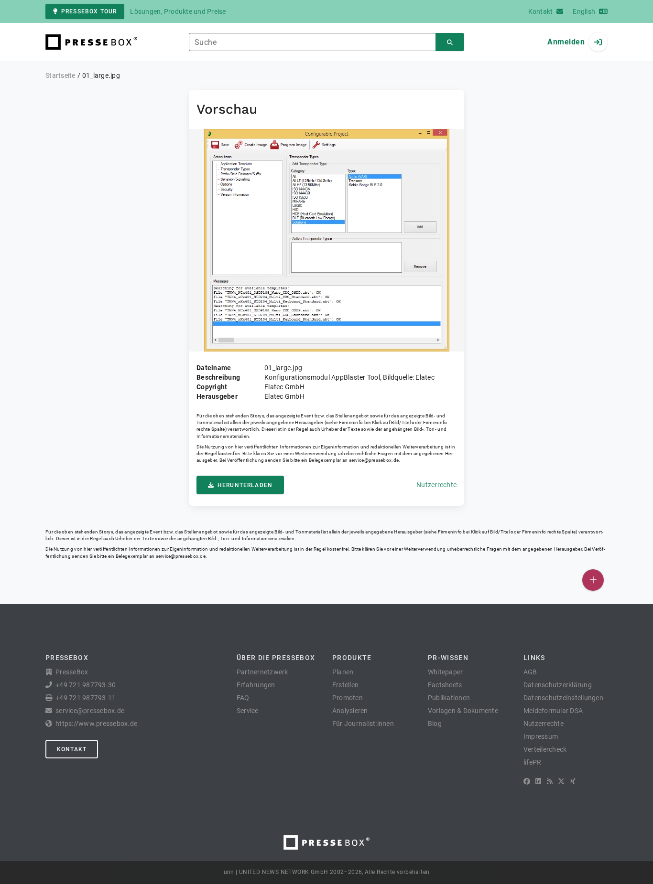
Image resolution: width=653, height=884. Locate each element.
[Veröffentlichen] (593, 580)
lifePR (532, 762)
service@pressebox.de (374, 460)
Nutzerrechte (436, 485)
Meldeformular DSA (553, 710)
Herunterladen (245, 485)
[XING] (573, 781)
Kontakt (72, 749)
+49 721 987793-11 (85, 698)
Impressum (540, 736)
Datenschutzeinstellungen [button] (563, 698)
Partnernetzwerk (262, 672)
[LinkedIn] (538, 781)
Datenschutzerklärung (557, 685)
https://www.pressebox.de (96, 723)
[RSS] (550, 781)
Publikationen (449, 698)
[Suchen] (449, 42)
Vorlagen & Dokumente (463, 710)
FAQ (243, 698)
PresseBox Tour (89, 11)
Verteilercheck (545, 749)
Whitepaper (445, 672)
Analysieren (350, 710)
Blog (435, 723)
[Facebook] (526, 781)
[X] (561, 781)
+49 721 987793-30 (85, 685)
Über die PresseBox (276, 657)
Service (248, 710)
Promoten (347, 698)
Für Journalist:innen (363, 723)
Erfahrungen (256, 685)
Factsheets (445, 685)
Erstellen (345, 685)
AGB (530, 672)
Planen (343, 672)
